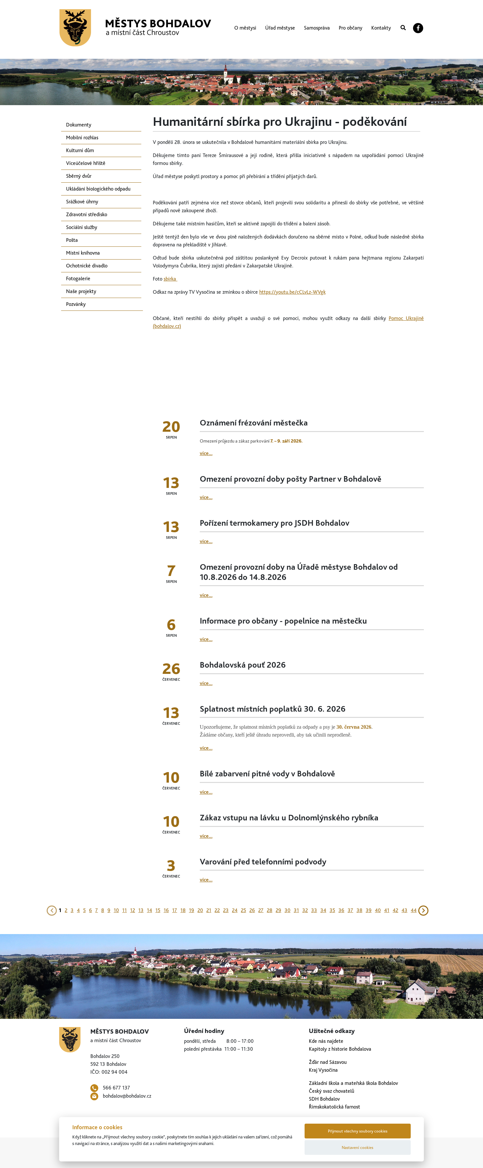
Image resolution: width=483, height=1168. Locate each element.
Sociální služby (81, 227)
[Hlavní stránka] (135, 28)
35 (332, 910)
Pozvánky (76, 304)
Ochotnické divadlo (86, 266)
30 (287, 910)
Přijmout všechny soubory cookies (357, 1131)
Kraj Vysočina (323, 1070)
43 (404, 910)
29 (278, 910)
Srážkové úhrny (82, 201)
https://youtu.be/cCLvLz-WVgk (292, 292)
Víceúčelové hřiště (85, 163)
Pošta (72, 240)
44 (414, 910)
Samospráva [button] (317, 28)
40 (378, 910)
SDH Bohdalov (324, 1099)
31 (296, 910)
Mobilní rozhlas (82, 137)
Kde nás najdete (326, 1041)
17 (174, 910)
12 (132, 910)
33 (314, 910)
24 (235, 910)
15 (157, 910)
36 (341, 910)
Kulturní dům (80, 150)
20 (200, 910)
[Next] (423, 910)
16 (166, 910)
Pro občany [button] (350, 28)
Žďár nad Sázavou (328, 1062)
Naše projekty (81, 291)
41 (386, 910)
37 (350, 910)
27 (261, 910)
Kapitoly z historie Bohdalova (340, 1049)
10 (116, 910)
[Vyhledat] (403, 28)
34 (323, 910)
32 (305, 910)
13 (141, 910)
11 (124, 910)
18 (183, 910)
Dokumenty (78, 125)
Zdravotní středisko (86, 214)
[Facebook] (418, 28)
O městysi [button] (245, 28)
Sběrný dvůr (78, 176)
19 (191, 910)
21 (208, 910)
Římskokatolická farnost (334, 1107)
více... (206, 453)
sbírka (170, 279)
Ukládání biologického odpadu (98, 189)
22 (217, 910)
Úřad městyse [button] (280, 28)
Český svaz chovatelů (331, 1091)
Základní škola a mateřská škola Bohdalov (353, 1083)
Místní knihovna (83, 253)
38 (359, 910)
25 (243, 910)
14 (149, 910)
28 (269, 910)
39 (369, 910)
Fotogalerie (78, 278)
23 (226, 910)
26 (252, 910)
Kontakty (381, 28)
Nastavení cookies (357, 1147)
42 (395, 910)
